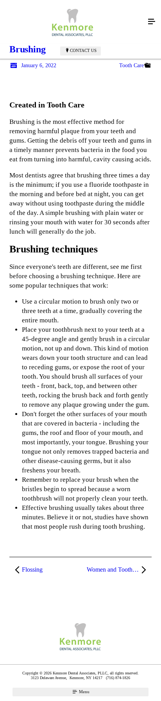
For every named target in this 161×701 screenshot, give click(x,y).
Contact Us (83, 50)
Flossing (32, 569)
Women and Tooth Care (116, 569)
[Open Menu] (151, 21)
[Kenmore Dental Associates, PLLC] (72, 22)
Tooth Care (131, 65)
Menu (83, 691)
